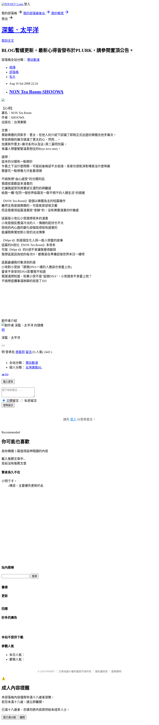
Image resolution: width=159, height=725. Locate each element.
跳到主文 (8, 40)
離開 (22, 717)
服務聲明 (116, 671)
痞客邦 (20, 352)
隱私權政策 (101, 671)
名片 (12, 76)
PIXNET (50, 671)
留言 (29, 352)
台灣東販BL (34, 367)
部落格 (14, 72)
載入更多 (8, 381)
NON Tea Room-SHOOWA (36, 91)
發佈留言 (8, 405)
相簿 (12, 67)
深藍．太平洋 (20, 29)
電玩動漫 (33, 59)
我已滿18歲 (9, 717)
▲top (5, 374)
